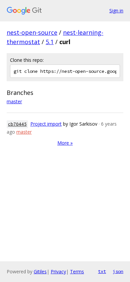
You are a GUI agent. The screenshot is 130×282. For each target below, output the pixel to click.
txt (102, 271)
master (14, 101)
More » (65, 143)
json (118, 271)
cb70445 (17, 124)
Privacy (58, 271)
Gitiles (40, 271)
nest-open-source (32, 32)
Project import (46, 124)
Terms (77, 271)
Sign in (116, 10)
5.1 (50, 42)
